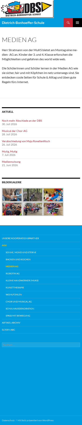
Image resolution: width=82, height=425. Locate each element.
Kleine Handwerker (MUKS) (22, 280)
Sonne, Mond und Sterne (21, 252)
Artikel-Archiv (11, 322)
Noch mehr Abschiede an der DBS (22, 120)
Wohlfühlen (14, 294)
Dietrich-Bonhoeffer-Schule (23, 23)
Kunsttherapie (15, 287)
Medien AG (12, 266)
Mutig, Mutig (9, 151)
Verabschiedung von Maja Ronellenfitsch (26, 141)
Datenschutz (8, 420)
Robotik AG (13, 273)
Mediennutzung (11, 161)
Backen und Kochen (18, 259)
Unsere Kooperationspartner (20, 238)
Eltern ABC (8, 329)
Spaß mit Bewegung (18, 315)
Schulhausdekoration (20, 308)
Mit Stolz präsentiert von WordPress (36, 420)
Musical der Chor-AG (14, 130)
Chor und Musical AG (19, 301)
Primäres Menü (77, 22)
